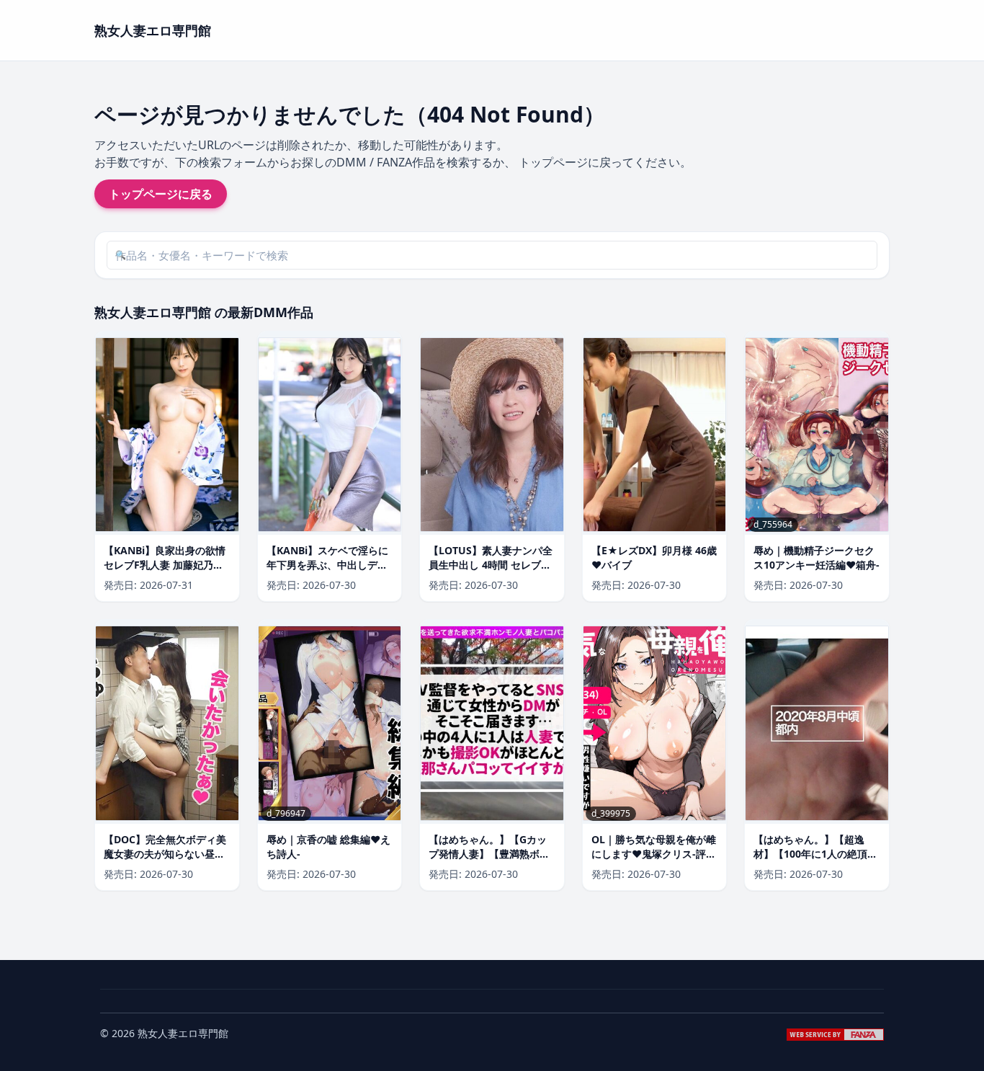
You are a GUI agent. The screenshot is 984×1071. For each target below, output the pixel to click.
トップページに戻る (161, 194)
